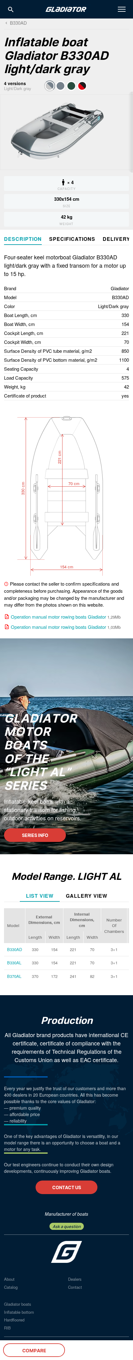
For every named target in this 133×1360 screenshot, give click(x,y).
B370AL (14, 976)
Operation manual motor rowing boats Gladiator (58, 616)
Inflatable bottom (19, 1312)
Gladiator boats (17, 1304)
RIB (7, 1328)
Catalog (11, 1287)
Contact (75, 1287)
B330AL (14, 963)
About (9, 1279)
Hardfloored (14, 1320)
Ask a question (67, 1226)
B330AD (14, 949)
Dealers (75, 1279)
